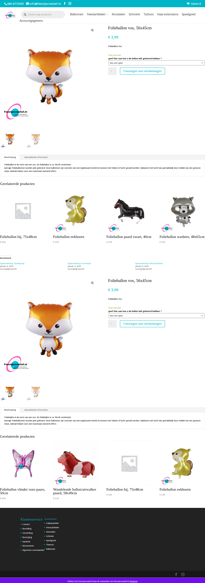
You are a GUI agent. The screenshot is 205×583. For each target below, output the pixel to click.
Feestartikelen (96, 14)
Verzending (27, 533)
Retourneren (28, 545)
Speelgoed (188, 14)
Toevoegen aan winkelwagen (142, 71)
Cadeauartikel (52, 523)
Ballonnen (76, 14)
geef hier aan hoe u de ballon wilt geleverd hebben (134, 58)
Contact (26, 524)
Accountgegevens (31, 21)
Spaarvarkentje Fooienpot (79, 263)
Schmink (134, 14)
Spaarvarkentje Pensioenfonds (149, 263)
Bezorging (27, 537)
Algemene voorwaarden (33, 550)
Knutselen (118, 14)
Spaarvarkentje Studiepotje (12, 263)
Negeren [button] (134, 581)
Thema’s (50, 544)
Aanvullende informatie (36, 157)
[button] (92, 30)
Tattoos (149, 14)
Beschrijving (10, 157)
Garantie (26, 541)
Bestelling (27, 528)
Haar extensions (167, 14)
